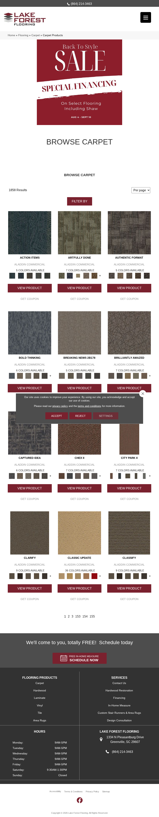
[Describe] (28, 575)
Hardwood (39, 690)
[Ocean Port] (21, 275)
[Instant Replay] (79, 375)
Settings (105, 415)
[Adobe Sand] (79, 532)
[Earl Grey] (38, 275)
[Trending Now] (79, 332)
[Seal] (44, 375)
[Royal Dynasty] (94, 575)
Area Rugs (39, 720)
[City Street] (47, 275)
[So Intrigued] (129, 332)
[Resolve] (29, 532)
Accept (56, 415)
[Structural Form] (147, 275)
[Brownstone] (30, 275)
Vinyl (40, 705)
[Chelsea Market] (79, 432)
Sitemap (106, 791)
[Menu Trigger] (145, 17)
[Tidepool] (29, 232)
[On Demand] (88, 375)
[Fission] (36, 375)
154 (85, 616)
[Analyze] (19, 575)
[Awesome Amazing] (86, 275)
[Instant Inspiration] (144, 375)
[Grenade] (19, 375)
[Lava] (28, 375)
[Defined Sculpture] (120, 275)
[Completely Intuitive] (127, 375)
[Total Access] (97, 375)
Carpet (35, 35)
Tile (40, 712)
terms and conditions (89, 406)
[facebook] (80, 800)
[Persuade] (36, 575)
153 (77, 616)
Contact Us (119, 683)
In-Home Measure (119, 705)
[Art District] (77, 475)
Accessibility (55, 791)
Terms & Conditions (73, 791)
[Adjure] (44, 575)
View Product (29, 288)
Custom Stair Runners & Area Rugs (119, 712)
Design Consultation (119, 720)
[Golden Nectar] (69, 575)
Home (11, 35)
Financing (119, 697)
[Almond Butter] (77, 575)
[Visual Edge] (129, 232)
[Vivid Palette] (94, 275)
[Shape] (29, 332)
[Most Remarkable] (69, 275)
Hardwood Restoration (119, 690)
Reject (80, 415)
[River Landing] (69, 475)
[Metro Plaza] (86, 475)
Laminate (39, 697)
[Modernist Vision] (77, 275)
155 (92, 616)
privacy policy (60, 406)
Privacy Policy (92, 791)
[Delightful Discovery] (79, 232)
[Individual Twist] (129, 275)
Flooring (23, 35)
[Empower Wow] (135, 375)
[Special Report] (70, 375)
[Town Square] (94, 475)
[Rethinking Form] (138, 275)
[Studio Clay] (86, 575)
